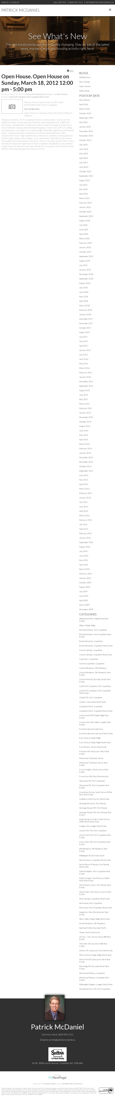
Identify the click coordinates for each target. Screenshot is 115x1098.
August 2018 (84, 283)
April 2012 (83, 511)
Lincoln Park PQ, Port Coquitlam (93, 830)
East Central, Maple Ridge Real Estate (95, 742)
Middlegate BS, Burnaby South (91, 855)
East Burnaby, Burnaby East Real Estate (96, 733)
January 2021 (85, 207)
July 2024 (83, 144)
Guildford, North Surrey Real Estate (94, 799)
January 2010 (85, 578)
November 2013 (86, 462)
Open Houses (85, 86)
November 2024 (86, 135)
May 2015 (83, 399)
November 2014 (86, 417)
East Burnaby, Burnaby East (91, 729)
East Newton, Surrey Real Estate (93, 747)
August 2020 (84, 220)
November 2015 (86, 381)
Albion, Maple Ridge (87, 625)
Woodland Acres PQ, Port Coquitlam (94, 989)
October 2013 (85, 466)
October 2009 (85, 582)
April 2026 (83, 104)
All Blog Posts (85, 77)
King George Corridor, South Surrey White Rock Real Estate (94, 820)
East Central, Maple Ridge (90, 738)
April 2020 (83, 234)
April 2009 (83, 600)
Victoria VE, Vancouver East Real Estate (96, 950)
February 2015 (85, 408)
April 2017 (83, 345)
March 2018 (84, 305)
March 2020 (84, 238)
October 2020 (85, 211)
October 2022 (85, 171)
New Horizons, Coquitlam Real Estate (95, 860)
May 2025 (83, 122)
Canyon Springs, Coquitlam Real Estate (95, 654)
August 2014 (84, 426)
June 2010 (83, 556)
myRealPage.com (57, 1078)
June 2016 (83, 359)
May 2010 (83, 560)
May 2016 (83, 363)
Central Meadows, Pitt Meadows (93, 668)
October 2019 (85, 252)
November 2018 (86, 274)
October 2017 (85, 328)
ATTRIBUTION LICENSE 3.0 (72, 1084)
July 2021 (83, 185)
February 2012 (85, 520)
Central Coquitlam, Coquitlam (91, 663)
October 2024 (85, 140)
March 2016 (84, 368)
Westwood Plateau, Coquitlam (92, 973)
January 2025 (85, 127)
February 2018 (85, 310)
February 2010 (85, 573)
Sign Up (15, 2)
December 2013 (86, 457)
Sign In (5, 2)
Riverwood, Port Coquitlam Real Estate (95, 907)
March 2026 (84, 109)
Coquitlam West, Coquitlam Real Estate (95, 711)
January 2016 (85, 377)
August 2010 (84, 547)
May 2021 (83, 189)
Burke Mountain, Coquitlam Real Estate (96, 645)
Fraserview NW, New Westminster (94, 776)
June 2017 (83, 341)
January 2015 (85, 413)
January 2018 (85, 314)
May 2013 (83, 480)
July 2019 (83, 265)
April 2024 (83, 158)
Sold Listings (84, 91)
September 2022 (86, 176)
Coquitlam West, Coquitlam (91, 706)
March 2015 (84, 404)
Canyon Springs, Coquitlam (90, 650)
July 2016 (83, 354)
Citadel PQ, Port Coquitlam (90, 697)
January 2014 (85, 453)
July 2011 (83, 524)
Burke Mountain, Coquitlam (91, 641)
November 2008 (86, 609)
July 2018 (83, 287)
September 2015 (86, 386)
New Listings (84, 82)
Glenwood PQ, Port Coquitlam (92, 781)
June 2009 (83, 596)
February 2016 (85, 372)
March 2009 (84, 605)
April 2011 (83, 529)
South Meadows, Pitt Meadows (92, 923)
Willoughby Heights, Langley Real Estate (96, 984)
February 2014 (85, 448)
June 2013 (83, 475)
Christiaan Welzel (49, 1084)
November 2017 (86, 323)
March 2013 (84, 488)
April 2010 (83, 564)
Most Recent (84, 100)
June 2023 (83, 167)
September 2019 (86, 256)
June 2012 (83, 506)
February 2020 (85, 243)
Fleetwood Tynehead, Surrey (91, 758)
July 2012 (83, 502)
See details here (32, 109)
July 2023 (83, 162)
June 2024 (83, 149)
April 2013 (83, 484)
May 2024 (83, 153)
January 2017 (85, 350)
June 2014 (83, 430)
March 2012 (84, 515)
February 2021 (85, 203)
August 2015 (84, 390)
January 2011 (85, 538)
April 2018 (83, 301)
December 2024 (86, 131)
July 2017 (83, 337)
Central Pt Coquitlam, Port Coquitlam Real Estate (29, 97)
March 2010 (84, 569)
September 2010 (86, 542)
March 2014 (84, 444)
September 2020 (86, 216)
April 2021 (83, 194)
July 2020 (83, 225)
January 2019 (85, 270)
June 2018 (83, 292)
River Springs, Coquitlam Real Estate (94, 898)
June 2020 (83, 229)
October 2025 (85, 113)
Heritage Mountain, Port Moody (92, 803)
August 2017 (84, 332)
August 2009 (84, 587)
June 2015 (83, 395)
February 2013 (85, 493)
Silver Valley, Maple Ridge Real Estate (94, 919)
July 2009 (83, 591)
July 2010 (83, 551)
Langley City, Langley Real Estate (92, 826)
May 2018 (83, 296)
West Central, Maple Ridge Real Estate (95, 955)
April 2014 (83, 439)
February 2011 (85, 533)
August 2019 (84, 261)
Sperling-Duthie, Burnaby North (92, 928)
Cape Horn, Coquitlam (88, 659)
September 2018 (86, 278)
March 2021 (84, 198)
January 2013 (85, 497)
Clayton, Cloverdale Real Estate (92, 702)
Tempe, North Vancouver (89, 932)
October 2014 (85, 421)
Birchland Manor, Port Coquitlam (93, 630)
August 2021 (84, 180)
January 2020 (85, 247)
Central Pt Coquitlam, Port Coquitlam (95, 686)
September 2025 (86, 118)
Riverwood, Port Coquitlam (90, 903)
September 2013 (86, 471)
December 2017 (86, 319)
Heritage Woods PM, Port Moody (93, 808)
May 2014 (83, 435)
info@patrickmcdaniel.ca (63, 1039)
